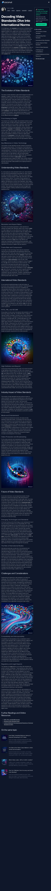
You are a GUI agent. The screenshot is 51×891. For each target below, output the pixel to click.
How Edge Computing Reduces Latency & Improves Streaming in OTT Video (19, 736)
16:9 (14, 239)
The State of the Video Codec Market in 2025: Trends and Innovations (21, 748)
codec (8, 10)
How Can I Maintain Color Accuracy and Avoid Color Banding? (21, 771)
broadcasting (4, 107)
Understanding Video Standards (41, 36)
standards (14, 28)
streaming (6, 110)
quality (14, 37)
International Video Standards (43, 40)
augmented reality (26, 502)
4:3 (22, 238)
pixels (30, 228)
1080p (29, 373)
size (30, 261)
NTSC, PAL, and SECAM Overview (12, 719)
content (6, 53)
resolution (16, 47)
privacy (3, 676)
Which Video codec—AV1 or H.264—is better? (21, 760)
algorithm (18, 10)
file (6, 262)
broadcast (18, 128)
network (30, 10)
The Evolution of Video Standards (41, 32)
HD (24, 303)
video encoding (14, 534)
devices (20, 45)
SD (2, 373)
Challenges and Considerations (39, 50)
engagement (8, 425)
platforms (16, 115)
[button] (49, 2)
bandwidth (24, 10)
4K (20, 155)
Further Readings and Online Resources (42, 55)
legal (11, 666)
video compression (12, 259)
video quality (18, 156)
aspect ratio (23, 47)
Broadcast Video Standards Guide (12, 721)
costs (31, 409)
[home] (7, 2)
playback (22, 254)
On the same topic (40, 58)
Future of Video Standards (42, 47)
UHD (7, 305)
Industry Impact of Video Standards (41, 43)
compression (11, 135)
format (13, 10)
